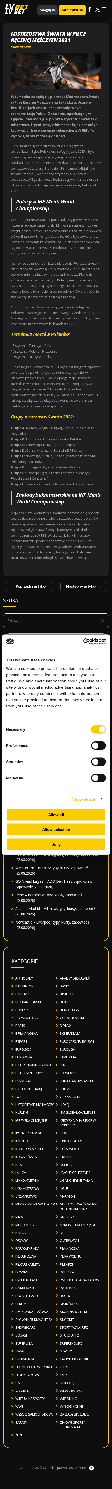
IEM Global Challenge (77, 1112)
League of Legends (75, 1172)
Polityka (67, 1272)
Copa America (26, 1017)
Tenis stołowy (27, 1374)
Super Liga (23, 1343)
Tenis (64, 1367)
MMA (19, 1216)
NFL (62, 1232)
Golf (19, 1096)
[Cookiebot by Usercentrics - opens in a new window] (83, 641)
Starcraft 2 (69, 1335)
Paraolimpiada (27, 1248)
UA (17, 1382)
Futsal (65, 1088)
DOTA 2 (65, 1025)
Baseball (22, 994)
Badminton (24, 986)
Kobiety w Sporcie (30, 1148)
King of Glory (71, 1141)
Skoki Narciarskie (74, 1311)
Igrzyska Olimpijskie (31, 1120)
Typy (63, 1374)
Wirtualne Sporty (30, 1398)
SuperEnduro (71, 1343)
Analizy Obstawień (75, 978)
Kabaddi (21, 1141)
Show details (84, 799)
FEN (62, 1065)
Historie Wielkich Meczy (34, 1104)
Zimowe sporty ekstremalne (72, 1424)
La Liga (20, 1172)
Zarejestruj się (72, 10)
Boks (64, 1002)
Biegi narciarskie (28, 1002)
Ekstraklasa (70, 1033)
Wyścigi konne (71, 1406)
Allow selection (56, 829)
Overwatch (69, 1240)
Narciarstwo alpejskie (78, 1224)
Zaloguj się (47, 10)
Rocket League (27, 1295)
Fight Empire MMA (29, 1073)
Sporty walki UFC (74, 1327)
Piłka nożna (69, 1248)
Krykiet (66, 1156)
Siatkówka (69, 1303)
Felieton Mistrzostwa (33, 1065)
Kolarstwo (69, 1148)
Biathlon (67, 994)
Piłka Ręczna (21, 46)
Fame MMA (68, 1057)
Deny (56, 844)
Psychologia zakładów (79, 1280)
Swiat (20, 1351)
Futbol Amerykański (76, 1081)
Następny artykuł (83, 586)
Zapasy (21, 1422)
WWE (19, 1406)
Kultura (66, 1164)
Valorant (23, 1390)
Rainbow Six (25, 1288)
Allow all (56, 814)
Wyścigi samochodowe (34, 1414)
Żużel (19, 1435)
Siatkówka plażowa (31, 1311)
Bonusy (21, 1009)
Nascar (21, 1232)
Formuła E (23, 1081)
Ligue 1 (65, 1188)
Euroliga (67, 1049)
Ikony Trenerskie (28, 1133)
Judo (63, 1133)
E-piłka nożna (26, 1033)
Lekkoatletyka (27, 1180)
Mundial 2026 (25, 1224)
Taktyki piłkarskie (74, 1359)
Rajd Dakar (68, 1288)
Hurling (22, 1112)
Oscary (21, 1240)
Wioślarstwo (71, 1390)
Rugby (65, 1295)
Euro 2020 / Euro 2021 (77, 1041)
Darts (20, 1025)
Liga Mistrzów (27, 1188)
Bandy (65, 986)
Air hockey (24, 978)
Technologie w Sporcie (34, 1367)
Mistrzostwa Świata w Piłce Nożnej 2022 (78, 1206)
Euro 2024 (23, 1049)
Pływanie (22, 1272)
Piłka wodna (70, 1256)
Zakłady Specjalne (75, 1414)
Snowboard (25, 1327)
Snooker (67, 1319)
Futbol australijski (30, 1088)
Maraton (67, 1196)
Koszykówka (26, 1156)
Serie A (20, 1303)
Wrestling (68, 1398)
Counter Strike (72, 1017)
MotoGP (67, 1216)
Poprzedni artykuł (28, 586)
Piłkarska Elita (27, 1264)
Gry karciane (70, 1096)
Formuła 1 (68, 1073)
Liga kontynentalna (76, 1180)
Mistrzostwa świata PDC (35, 1204)
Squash (21, 1335)
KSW (18, 1164)
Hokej (64, 1104)
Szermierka (24, 1359)
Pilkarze (66, 1264)
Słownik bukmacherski (34, 1319)
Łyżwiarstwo (26, 1196)
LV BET (15, 11)
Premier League (27, 1280)
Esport (21, 1041)
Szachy (66, 1351)
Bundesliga (69, 1009)
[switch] (98, 745)
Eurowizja (23, 1057)
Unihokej (67, 1382)
